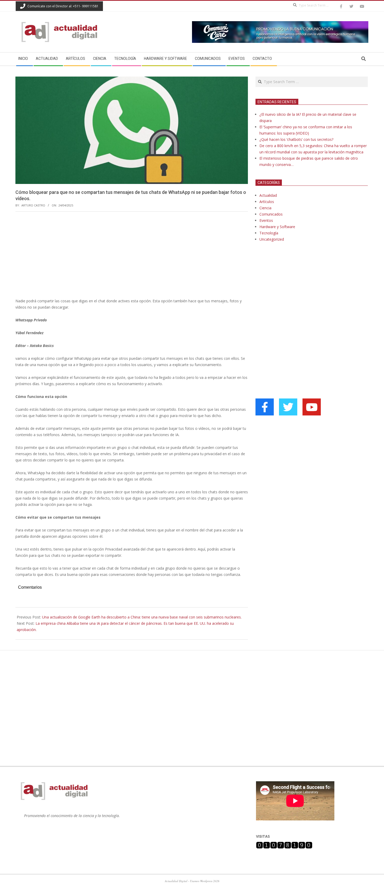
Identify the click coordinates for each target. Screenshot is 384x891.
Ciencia (265, 207)
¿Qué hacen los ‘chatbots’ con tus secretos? (296, 139)
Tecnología (268, 232)
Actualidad (268, 195)
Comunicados (271, 214)
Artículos (266, 201)
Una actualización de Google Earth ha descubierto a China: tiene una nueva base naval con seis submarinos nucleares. (142, 617)
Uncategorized (271, 239)
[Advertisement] (131, 254)
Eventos (266, 220)
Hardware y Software (277, 226)
